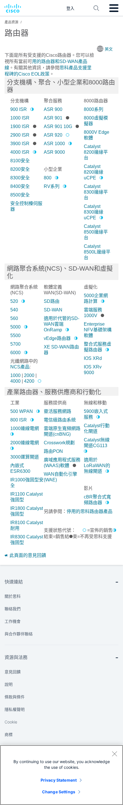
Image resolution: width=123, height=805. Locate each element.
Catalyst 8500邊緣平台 (96, 232)
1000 (15, 375)
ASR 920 (53, 135)
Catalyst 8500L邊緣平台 (97, 252)
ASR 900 (53, 109)
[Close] (114, 754)
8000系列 (93, 109)
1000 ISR (19, 117)
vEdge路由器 (57, 338)
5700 (15, 344)
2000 (29, 375)
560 (14, 318)
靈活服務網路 (57, 411)
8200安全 (20, 169)
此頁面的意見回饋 (27, 555)
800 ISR (18, 419)
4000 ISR (19, 152)
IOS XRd (93, 358)
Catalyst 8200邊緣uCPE (93, 172)
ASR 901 (53, 117)
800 (47, 177)
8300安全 (20, 177)
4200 (29, 381)
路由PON (53, 451)
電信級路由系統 (60, 419)
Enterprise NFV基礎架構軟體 (98, 330)
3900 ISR (19, 143)
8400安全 (20, 186)
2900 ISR (19, 135)
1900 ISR (19, 126)
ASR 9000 (54, 152)
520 (14, 301)
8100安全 (20, 160)
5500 (15, 335)
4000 (15, 381)
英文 (109, 49)
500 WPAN (21, 411)
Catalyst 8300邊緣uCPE (93, 212)
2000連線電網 (24, 442)
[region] (61, 775)
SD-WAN (53, 309)
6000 (15, 352)
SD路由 (51, 301)
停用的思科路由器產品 (89, 511)
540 (14, 309)
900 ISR (18, 109)
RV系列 (51, 186)
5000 (15, 327)
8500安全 (20, 194)
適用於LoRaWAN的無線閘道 (97, 465)
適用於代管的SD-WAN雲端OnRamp (61, 324)
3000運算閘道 (24, 457)
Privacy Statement (59, 780)
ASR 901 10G (58, 126)
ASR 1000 (54, 143)
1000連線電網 (24, 428)
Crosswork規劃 (59, 442)
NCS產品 (19, 366)
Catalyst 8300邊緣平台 (96, 192)
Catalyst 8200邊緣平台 (96, 152)
